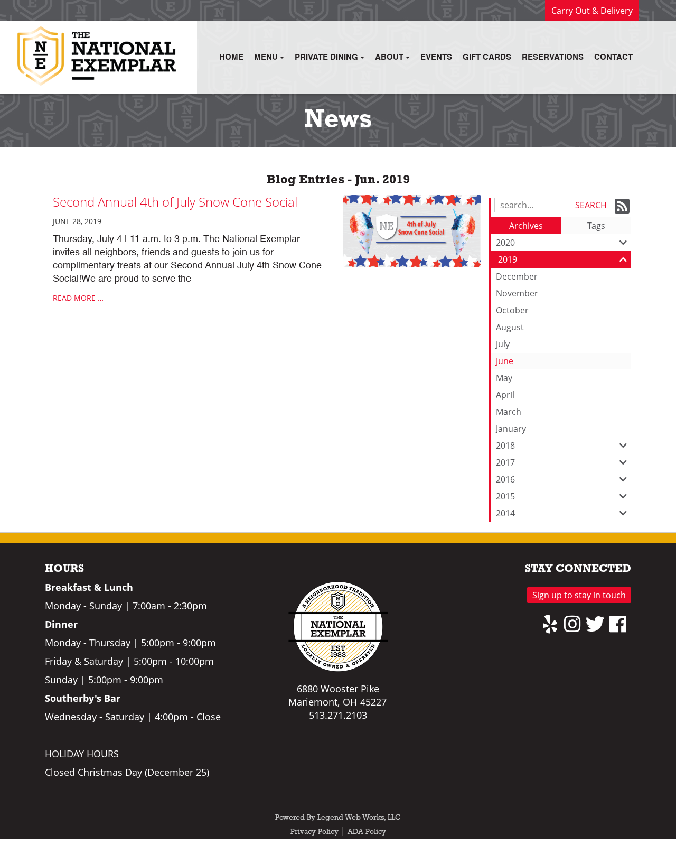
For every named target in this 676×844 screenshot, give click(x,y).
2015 (505, 496)
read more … (78, 298)
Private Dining (327, 57)
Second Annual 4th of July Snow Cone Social (175, 201)
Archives (526, 225)
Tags (596, 225)
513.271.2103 (338, 715)
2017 (505, 462)
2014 (505, 513)
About (390, 57)
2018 (505, 445)
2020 (505, 242)
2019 (507, 259)
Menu (267, 57)
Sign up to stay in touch (579, 595)
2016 (505, 479)
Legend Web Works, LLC (359, 818)
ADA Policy (367, 832)
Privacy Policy (314, 832)
